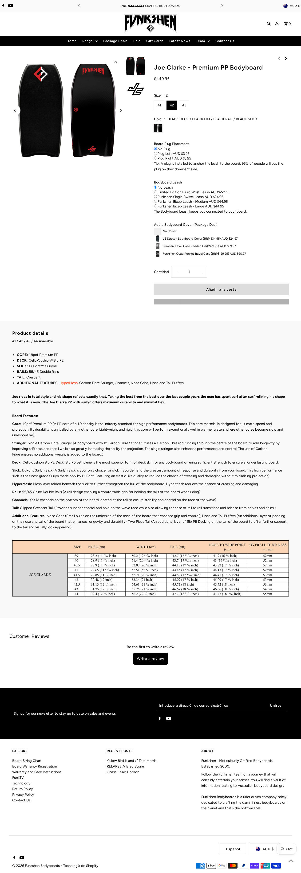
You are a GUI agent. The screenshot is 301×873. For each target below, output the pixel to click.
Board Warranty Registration (34, 766)
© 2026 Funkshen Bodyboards (36, 866)
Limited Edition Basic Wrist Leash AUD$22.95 (193, 192)
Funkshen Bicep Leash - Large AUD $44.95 (191, 206)
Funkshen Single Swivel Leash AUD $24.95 (190, 197)
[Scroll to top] (291, 860)
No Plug (164, 149)
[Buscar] (269, 23)
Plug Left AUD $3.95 (174, 154)
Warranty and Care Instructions (36, 772)
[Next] (221, 5)
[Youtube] (10, 6)
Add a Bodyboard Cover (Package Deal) (185, 224)
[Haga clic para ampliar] (116, 62)
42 (172, 105)
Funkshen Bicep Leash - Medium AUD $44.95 (193, 201)
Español (233, 849)
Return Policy (22, 789)
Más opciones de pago (221, 302)
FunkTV (18, 778)
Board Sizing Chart (27, 761)
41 (159, 105)
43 (184, 105)
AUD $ (295, 6)
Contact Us (21, 800)
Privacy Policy (23, 794)
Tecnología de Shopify (80, 866)
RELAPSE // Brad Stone (125, 766)
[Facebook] (2, 6)
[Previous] (79, 5)
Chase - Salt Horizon (123, 772)
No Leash (165, 187)
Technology (21, 783)
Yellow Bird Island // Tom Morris (131, 761)
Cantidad (161, 272)
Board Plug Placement (171, 144)
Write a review (150, 658)
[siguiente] (286, 58)
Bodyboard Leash (168, 182)
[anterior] (279, 58)
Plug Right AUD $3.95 (174, 158)
